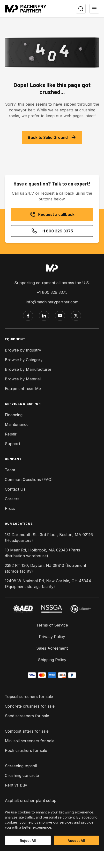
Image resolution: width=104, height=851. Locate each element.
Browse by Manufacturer (28, 369)
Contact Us (15, 489)
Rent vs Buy (16, 785)
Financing (13, 414)
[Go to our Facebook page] (28, 316)
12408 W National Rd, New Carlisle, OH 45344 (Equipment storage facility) (48, 583)
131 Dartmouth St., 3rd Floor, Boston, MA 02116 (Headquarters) (49, 537)
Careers (12, 498)
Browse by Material (23, 379)
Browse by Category (24, 359)
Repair (11, 434)
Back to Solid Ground (48, 137)
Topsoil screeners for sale (29, 696)
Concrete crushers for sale (30, 706)
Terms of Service (52, 625)
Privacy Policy (52, 636)
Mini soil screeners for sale (29, 740)
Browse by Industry (23, 350)
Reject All (28, 840)
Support (12, 443)
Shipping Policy (52, 659)
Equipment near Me (23, 388)
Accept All (76, 840)
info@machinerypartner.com (52, 302)
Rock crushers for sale (26, 750)
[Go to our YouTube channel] (60, 316)
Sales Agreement (52, 648)
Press (10, 508)
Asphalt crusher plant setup (30, 800)
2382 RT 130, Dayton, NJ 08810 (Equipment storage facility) (45, 568)
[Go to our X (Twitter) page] (76, 316)
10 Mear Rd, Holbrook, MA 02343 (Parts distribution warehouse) (42, 553)
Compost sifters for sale (27, 731)
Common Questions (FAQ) (29, 479)
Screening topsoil (21, 765)
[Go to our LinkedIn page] (44, 316)
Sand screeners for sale (27, 715)
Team (10, 469)
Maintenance (17, 424)
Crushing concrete (22, 775)
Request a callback (56, 214)
